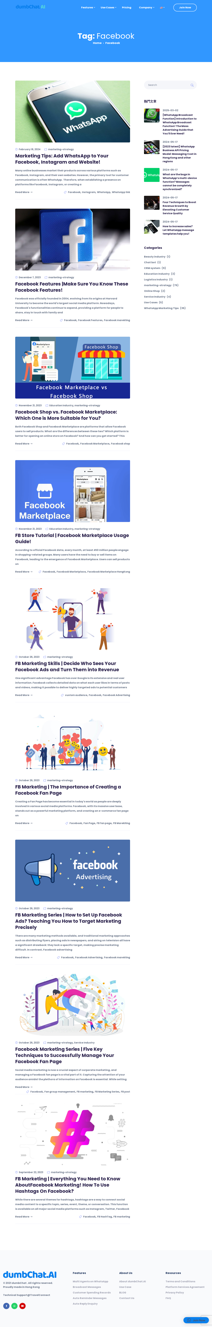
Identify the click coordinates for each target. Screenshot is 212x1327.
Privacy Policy (175, 1292)
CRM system (155, 268)
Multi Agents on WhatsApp (90, 1281)
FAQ (168, 1298)
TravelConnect (40, 1295)
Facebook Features (90, 320)
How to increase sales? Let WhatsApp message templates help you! (178, 230)
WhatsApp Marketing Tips (165, 308)
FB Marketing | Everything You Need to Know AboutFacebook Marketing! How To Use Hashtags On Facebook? (67, 1184)
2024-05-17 (170, 142)
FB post (125, 1091)
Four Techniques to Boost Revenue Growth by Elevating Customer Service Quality (179, 207)
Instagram (88, 192)
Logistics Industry (158, 279)
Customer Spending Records (92, 1292)
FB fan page (104, 823)
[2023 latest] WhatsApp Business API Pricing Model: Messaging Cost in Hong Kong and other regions (179, 154)
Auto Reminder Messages (89, 1298)
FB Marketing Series (107, 1091)
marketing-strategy (61, 149)
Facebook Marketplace (94, 443)
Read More (22, 192)
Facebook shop (120, 443)
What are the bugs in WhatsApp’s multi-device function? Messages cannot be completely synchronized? (180, 182)
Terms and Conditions (180, 1281)
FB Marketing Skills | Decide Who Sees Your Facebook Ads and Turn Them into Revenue (67, 666)
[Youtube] (22, 1306)
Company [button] (145, 7)
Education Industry (61, 405)
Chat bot (152, 262)
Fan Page (89, 823)
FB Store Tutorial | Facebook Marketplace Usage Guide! (72, 538)
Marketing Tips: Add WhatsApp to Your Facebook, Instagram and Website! (61, 158)
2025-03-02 (170, 110)
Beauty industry (157, 256)
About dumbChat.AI (132, 1281)
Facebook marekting (117, 320)
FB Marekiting (121, 823)
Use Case (125, 1287)
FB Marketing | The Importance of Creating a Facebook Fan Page (68, 790)
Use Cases (153, 302)
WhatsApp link (121, 192)
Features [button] (87, 7)
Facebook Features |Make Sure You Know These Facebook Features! (71, 287)
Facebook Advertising (116, 695)
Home (97, 43)
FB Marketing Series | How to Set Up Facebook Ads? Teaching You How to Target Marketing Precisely (68, 921)
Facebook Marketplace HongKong (108, 571)
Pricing (126, 7)
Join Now (185, 7)
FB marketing (85, 1091)
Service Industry (84, 1042)
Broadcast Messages (87, 1287)
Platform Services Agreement (185, 1287)
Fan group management (59, 1091)
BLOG (122, 1292)
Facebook (74, 192)
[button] (161, 7)
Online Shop (154, 291)
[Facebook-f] (6, 1306)
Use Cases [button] (107, 7)
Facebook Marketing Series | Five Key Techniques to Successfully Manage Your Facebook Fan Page (64, 1055)
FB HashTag (104, 1216)
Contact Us (126, 1298)
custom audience (76, 695)
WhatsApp (103, 192)
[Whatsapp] (14, 1306)
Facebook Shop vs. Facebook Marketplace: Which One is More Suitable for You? (66, 415)
